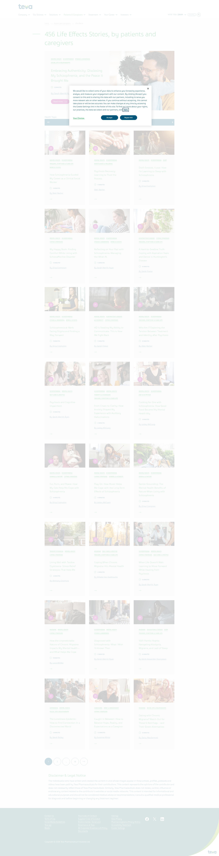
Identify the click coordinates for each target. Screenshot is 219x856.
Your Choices (78, 118)
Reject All (128, 118)
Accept (109, 118)
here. (125, 110)
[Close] (148, 88)
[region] (110, 106)
